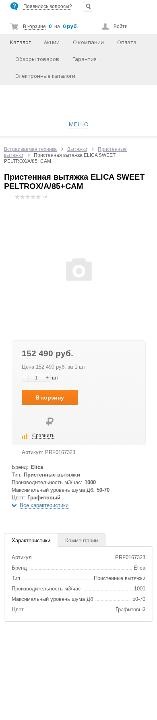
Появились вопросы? (47, 6)
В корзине (34, 26)
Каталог (20, 42)
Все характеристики (44, 505)
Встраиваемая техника (30, 149)
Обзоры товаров (37, 59)
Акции (52, 42)
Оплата (126, 42)
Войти (121, 26)
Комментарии (81, 540)
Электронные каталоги (45, 75)
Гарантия (84, 59)
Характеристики (31, 540)
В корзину (49, 397)
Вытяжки (77, 149)
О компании (88, 42)
